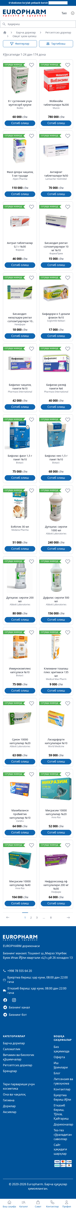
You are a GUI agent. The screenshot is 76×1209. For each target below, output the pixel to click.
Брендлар (10, 1071)
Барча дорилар (26, 32)
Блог (57, 1073)
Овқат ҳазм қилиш (25, 36)
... (44, 917)
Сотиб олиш (20, 123)
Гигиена (8, 1100)
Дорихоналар (63, 1124)
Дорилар (9, 1106)
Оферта (59, 1057)
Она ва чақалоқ (14, 1094)
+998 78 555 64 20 (19, 971)
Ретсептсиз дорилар (58, 32)
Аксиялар (9, 1112)
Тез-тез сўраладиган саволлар (63, 1134)
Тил (64, 13)
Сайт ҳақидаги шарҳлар (60, 1149)
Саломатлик (11, 1049)
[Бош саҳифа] (5, 32)
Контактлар (62, 1089)
